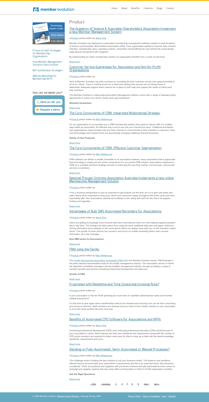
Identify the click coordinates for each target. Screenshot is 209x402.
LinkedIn (172, 396)
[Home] (54, 6)
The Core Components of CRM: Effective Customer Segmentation (115, 148)
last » (156, 384)
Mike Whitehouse (104, 119)
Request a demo (50, 109)
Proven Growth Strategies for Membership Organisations (47, 53)
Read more (74, 62)
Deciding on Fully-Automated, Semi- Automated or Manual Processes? (119, 349)
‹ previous (105, 384)
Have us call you (50, 102)
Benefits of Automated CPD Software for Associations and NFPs (115, 319)
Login (164, 396)
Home (115, 8)
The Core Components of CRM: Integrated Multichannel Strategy (114, 113)
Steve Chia (101, 38)
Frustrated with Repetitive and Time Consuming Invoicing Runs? (114, 284)
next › (146, 384)
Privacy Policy (134, 396)
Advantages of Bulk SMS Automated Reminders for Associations (115, 211)
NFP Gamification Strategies (48, 70)
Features (148, 8)
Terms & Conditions (151, 396)
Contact (170, 8)
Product (75, 38)
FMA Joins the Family (84, 249)
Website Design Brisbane (68, 396)
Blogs (159, 8)
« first (93, 384)
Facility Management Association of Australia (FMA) (98, 260)
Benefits (135, 8)
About (124, 8)
